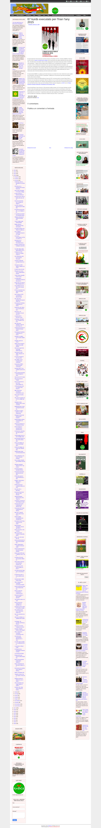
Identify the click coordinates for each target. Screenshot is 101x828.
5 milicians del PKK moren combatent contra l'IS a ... (20, 246)
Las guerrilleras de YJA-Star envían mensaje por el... (19, 287)
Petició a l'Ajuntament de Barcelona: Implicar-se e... (19, 665)
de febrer (17, 178)
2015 (15, 173)
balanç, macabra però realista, (41, 60)
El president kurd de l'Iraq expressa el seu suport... (19, 522)
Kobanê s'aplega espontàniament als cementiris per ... (19, 518)
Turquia (39, 15)
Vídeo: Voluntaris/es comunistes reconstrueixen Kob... (19, 633)
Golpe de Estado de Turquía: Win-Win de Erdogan (21, 35)
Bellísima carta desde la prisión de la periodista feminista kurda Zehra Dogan (22, 81)
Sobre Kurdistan (20, 15)
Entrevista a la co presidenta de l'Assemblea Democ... (19, 241)
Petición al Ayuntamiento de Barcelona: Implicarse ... (19, 661)
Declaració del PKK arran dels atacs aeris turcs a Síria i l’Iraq (85, 728)
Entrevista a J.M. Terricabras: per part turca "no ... (19, 313)
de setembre (17, 700)
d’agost (16, 698)
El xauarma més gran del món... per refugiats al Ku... (19, 211)
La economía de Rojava (19, 653)
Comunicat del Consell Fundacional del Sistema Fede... (19, 505)
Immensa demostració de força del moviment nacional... (19, 550)
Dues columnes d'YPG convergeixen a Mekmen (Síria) (19, 295)
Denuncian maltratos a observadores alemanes (19, 596)
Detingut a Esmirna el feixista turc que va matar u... (19, 680)
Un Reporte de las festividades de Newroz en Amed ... (20, 650)
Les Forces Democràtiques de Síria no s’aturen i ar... (20, 237)
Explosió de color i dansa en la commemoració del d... (19, 308)
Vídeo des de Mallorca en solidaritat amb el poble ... (20, 618)
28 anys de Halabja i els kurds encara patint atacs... (19, 444)
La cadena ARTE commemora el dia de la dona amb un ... (20, 279)
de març (16, 180)
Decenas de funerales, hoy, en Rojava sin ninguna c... (19, 202)
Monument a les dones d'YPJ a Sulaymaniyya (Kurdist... (19, 272)
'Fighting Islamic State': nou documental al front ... (20, 453)
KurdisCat (28, 15)
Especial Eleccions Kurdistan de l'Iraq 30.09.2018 (63, 15)
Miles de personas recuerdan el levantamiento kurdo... (19, 391)
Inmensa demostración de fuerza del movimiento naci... (20, 541)
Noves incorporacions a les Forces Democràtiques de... (19, 383)
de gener (17, 176)
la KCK (63, 83)
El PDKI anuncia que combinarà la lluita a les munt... (20, 486)
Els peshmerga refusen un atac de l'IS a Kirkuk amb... (20, 440)
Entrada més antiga (69, 147)
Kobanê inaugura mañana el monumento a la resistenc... (19, 420)
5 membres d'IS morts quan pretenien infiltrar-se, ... (20, 558)
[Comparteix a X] (33, 96)
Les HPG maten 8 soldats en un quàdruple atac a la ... (20, 643)
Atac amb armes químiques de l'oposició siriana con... (20, 300)
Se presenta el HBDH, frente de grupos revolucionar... (19, 365)
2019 (15, 711)
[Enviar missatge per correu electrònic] (28, 96)
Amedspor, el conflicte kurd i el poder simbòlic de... (20, 337)
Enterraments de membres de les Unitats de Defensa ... (20, 669)
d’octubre (17, 702)
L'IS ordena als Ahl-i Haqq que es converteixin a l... (19, 571)
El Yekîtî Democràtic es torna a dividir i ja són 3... (19, 576)
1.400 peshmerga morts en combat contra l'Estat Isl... (19, 387)
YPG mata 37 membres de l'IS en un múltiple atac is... (20, 399)
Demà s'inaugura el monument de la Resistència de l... (19, 428)
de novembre (17, 704)
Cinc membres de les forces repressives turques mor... (19, 611)
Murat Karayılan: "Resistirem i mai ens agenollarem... (19, 526)
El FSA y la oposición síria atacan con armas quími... (20, 291)
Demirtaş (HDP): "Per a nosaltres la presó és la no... (20, 369)
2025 (15, 721)
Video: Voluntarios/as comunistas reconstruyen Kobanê (19, 583)
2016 (15, 175)
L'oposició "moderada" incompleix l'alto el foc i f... (19, 262)
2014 (15, 171)
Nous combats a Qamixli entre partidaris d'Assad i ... (20, 461)
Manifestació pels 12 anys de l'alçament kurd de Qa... (20, 408)
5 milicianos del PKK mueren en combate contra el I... (19, 253)
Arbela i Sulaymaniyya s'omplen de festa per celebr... (19, 545)
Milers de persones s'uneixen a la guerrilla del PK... (19, 534)
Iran (44, 15)
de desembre (17, 705)
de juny (16, 695)
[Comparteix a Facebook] (35, 96)
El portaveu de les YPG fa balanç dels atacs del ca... (20, 198)
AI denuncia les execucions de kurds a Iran (85, 621)
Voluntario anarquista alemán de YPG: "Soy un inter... (19, 465)
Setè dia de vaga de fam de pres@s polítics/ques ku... (19, 349)
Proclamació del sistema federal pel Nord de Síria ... (19, 473)
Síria (48, 15)
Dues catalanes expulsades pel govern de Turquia (20, 233)
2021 (15, 714)
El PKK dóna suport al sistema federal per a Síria (19, 477)
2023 (15, 718)
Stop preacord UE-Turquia (20, 377)
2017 (15, 707)
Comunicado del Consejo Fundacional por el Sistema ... (19, 509)
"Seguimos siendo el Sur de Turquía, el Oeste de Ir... (20, 675)
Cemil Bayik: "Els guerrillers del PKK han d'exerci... (20, 623)
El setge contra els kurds (19, 269)
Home (12, 15)
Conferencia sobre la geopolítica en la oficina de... (20, 183)
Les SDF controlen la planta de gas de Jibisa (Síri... (20, 206)
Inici (50, 147)
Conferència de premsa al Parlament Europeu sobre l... (20, 329)
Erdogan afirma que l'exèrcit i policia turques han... (20, 656)
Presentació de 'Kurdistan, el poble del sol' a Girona (20, 304)
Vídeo (84, 15)
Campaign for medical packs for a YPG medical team (19, 412)
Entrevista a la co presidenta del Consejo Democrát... (20, 187)
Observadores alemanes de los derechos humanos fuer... (19, 563)
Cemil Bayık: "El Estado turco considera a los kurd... (19, 320)
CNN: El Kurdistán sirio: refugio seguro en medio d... (19, 684)
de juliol (16, 697)
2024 (15, 720)
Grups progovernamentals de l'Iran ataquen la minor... (20, 374)
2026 (15, 723)
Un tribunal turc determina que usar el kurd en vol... (20, 432)
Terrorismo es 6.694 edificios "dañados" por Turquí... (20, 266)
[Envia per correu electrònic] (30, 96)
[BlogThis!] (32, 96)
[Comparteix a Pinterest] (36, 96)
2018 (15, 709)
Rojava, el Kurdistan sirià (19, 672)
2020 (15, 713)
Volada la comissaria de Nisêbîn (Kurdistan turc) (19, 218)
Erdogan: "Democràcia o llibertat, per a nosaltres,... (19, 481)
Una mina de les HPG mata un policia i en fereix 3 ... (19, 567)
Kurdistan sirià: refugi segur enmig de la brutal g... (19, 688)
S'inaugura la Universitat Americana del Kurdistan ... (19, 416)
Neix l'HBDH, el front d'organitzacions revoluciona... (18, 361)
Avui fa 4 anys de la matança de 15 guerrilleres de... (18, 603)
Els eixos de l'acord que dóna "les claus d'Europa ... (19, 493)
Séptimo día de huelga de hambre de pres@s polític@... (19, 345)
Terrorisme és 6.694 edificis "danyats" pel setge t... (19, 353)
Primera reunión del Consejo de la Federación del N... (19, 592)
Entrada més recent (31, 147)
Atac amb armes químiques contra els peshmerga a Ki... (19, 324)
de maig (16, 693)
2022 (15, 716)
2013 (15, 170)
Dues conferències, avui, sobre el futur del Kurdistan (19, 457)
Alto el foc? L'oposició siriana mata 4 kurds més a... (19, 513)
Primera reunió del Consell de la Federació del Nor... (20, 587)
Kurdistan (78, 15)
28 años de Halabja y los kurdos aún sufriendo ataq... (19, 448)
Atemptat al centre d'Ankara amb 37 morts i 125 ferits (20, 403)
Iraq (34, 15)
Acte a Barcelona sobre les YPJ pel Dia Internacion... (19, 257)
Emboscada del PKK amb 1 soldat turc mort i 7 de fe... (20, 554)
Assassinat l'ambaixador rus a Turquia (85, 634)
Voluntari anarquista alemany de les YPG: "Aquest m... (19, 498)
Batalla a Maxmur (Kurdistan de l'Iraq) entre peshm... (19, 225)
